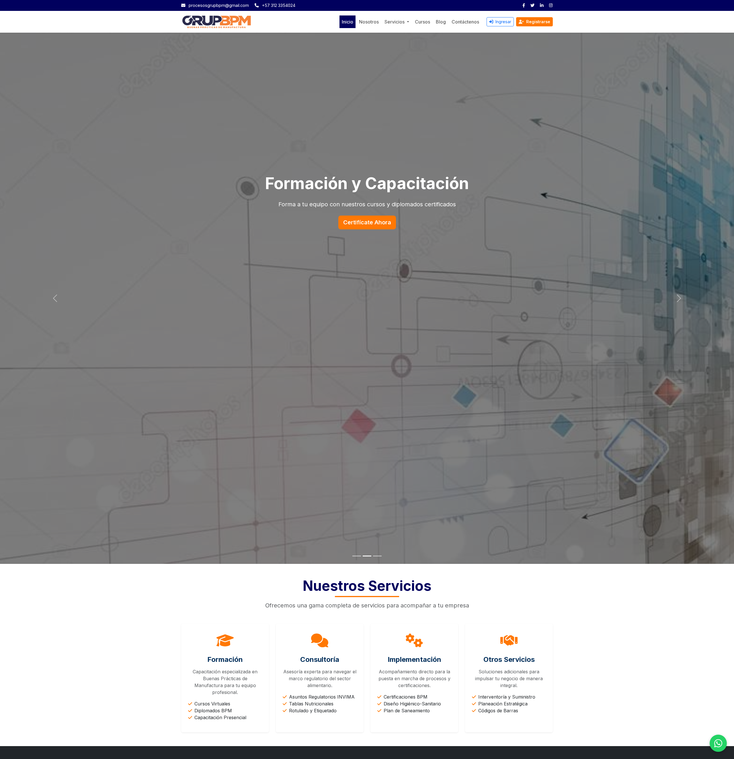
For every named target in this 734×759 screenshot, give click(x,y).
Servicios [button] (395, 22)
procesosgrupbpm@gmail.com (219, 5)
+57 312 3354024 (278, 5)
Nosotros (369, 22)
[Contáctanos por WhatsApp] (718, 743)
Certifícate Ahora (367, 222)
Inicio (347, 22)
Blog (441, 22)
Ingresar (502, 21)
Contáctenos (465, 22)
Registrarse (537, 21)
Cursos (422, 22)
